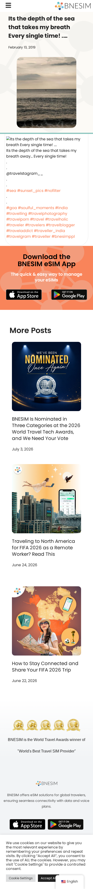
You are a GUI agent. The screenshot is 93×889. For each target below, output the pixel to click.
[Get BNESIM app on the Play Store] (69, 294)
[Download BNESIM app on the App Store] (24, 294)
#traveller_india (49, 230)
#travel (37, 219)
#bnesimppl (63, 236)
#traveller (41, 236)
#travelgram (18, 236)
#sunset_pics (30, 190)
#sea (11, 190)
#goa (11, 208)
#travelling (16, 213)
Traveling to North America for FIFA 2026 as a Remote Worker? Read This (43, 547)
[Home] (73, 6)
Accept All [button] (48, 878)
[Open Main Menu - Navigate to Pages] (8, 5)
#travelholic (56, 219)
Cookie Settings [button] (21, 878)
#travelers (35, 225)
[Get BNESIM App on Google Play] (65, 824)
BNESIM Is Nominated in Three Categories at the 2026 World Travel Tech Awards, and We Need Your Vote (46, 429)
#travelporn (17, 219)
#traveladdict (19, 230)
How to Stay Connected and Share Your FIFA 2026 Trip (45, 666)
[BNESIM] (46, 783)
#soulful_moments (36, 208)
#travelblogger (60, 225)
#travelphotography (47, 213)
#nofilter (52, 190)
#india (61, 208)
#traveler (15, 225)
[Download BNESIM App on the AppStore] (27, 824)
